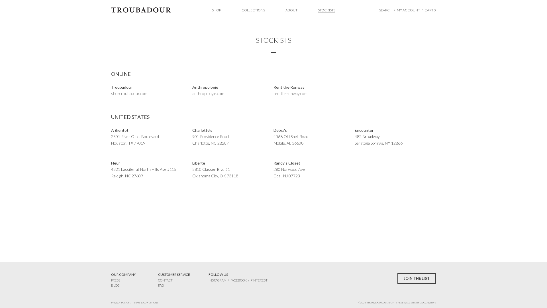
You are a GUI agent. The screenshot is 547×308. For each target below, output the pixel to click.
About (291, 10)
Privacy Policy (120, 302)
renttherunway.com (290, 93)
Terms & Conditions (145, 302)
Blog (115, 285)
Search (385, 10)
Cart (430, 10)
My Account (408, 10)
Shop (216, 10)
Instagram (217, 280)
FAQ (161, 285)
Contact (165, 280)
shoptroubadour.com (129, 93)
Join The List (417, 278)
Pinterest (259, 280)
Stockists (326, 10)
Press (115, 280)
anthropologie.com (208, 93)
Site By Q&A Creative (423, 302)
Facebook (238, 280)
